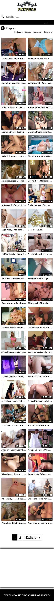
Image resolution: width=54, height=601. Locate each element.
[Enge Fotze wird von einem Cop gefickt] (40, 487)
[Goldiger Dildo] (40, 218)
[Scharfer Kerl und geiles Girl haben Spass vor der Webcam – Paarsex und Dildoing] (13, 95)
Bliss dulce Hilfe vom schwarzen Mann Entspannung (25, 474)
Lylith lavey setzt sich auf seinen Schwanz (20, 498)
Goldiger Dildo (35, 229)
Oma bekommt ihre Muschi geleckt (18, 303)
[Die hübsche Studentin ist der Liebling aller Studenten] (40, 316)
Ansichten (37, 32)
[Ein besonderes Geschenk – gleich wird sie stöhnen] (40, 193)
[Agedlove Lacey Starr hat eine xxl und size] (13, 438)
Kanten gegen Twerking (12, 376)
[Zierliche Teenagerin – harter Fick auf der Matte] (40, 365)
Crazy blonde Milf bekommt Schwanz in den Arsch (25, 523)
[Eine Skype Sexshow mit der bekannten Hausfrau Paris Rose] (13, 71)
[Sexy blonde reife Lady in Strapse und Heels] (40, 511)
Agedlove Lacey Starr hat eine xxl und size (21, 450)
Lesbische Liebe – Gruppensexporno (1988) (21, 327)
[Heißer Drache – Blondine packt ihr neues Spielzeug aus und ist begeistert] (13, 242)
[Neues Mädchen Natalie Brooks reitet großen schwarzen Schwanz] (40, 389)
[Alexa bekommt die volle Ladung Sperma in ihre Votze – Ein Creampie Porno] (13, 340)
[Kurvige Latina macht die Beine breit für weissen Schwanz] (13, 413)
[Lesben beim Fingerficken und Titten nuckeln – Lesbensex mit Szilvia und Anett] (13, 47)
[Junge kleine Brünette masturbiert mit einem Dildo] (40, 462)
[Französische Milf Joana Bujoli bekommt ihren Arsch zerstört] (40, 413)
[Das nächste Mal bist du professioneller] (40, 169)
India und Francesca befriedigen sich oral (20, 278)
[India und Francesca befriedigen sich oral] (13, 267)
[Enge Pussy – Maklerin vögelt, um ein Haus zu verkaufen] (13, 218)
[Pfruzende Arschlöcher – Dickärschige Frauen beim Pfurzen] (40, 47)
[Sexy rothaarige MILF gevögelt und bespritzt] (40, 340)
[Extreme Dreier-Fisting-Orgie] (13, 120)
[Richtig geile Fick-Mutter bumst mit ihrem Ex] (40, 291)
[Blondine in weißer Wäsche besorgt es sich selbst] (40, 144)
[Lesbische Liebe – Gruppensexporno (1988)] (13, 316)
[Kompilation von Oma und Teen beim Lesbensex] (40, 438)
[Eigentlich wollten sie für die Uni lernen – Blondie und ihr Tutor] (40, 242)
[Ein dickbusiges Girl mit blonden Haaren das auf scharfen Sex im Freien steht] (13, 169)
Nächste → (32, 537)
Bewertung (48, 32)
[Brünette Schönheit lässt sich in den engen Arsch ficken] (13, 193)
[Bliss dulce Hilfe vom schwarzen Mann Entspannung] (13, 462)
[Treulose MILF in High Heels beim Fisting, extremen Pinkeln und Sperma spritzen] (40, 267)
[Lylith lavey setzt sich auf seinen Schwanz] (13, 487)
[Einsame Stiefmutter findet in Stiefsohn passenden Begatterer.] (40, 120)
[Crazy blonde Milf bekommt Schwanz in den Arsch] (13, 511)
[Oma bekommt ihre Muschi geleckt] (13, 291)
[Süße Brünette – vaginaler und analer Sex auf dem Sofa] (13, 144)
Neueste (28, 32)
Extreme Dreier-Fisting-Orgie (15, 132)
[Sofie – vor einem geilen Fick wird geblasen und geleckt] (40, 95)
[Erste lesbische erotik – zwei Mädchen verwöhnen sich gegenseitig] (13, 389)
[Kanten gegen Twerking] (13, 365)
